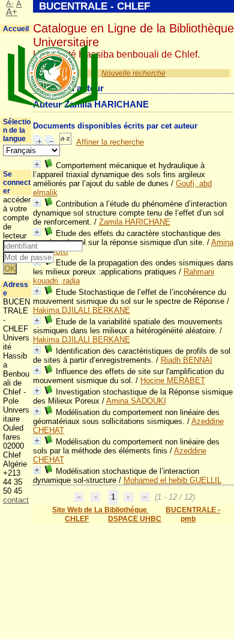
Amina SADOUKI (136, 400)
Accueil (16, 29)
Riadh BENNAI (186, 360)
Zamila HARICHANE (134, 221)
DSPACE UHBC (134, 519)
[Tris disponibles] (65, 142)
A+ (11, 12)
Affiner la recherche (110, 142)
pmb (188, 519)
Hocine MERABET (172, 380)
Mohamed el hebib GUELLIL (172, 480)
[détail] (37, 164)
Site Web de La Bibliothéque (100, 510)
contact (16, 499)
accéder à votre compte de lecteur (17, 217)
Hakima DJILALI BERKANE (81, 310)
